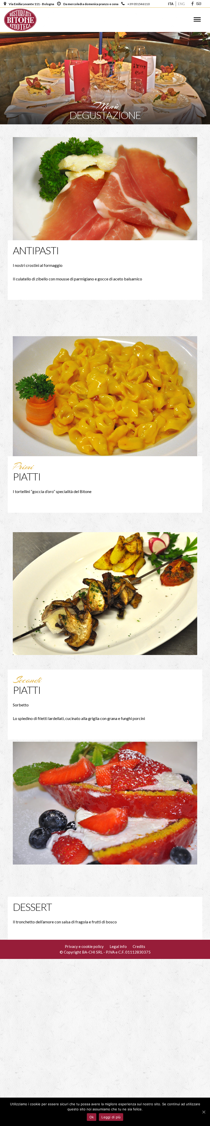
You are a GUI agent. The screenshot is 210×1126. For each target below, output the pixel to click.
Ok (91, 1117)
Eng (181, 4)
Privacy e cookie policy (84, 946)
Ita (170, 4)
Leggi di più (111, 1117)
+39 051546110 (138, 4)
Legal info (118, 946)
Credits (139, 946)
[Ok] (203, 1111)
